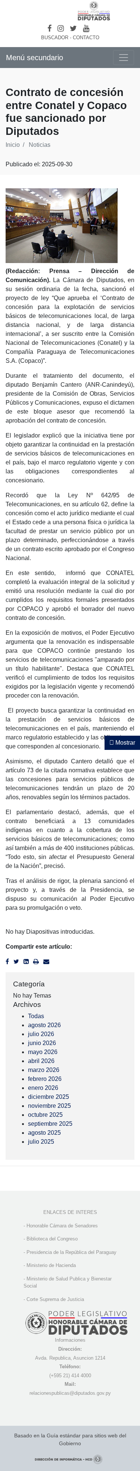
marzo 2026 (43, 1070)
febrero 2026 (45, 1079)
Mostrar (124, 742)
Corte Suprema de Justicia (55, 1299)
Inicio (13, 145)
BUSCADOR (54, 37)
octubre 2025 (45, 1115)
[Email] (46, 961)
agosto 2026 (44, 1025)
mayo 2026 (42, 1052)
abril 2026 (41, 1061)
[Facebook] (49, 28)
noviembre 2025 (49, 1106)
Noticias (39, 145)
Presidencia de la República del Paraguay (71, 1252)
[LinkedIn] (26, 961)
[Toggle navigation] (123, 57)
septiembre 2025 (50, 1124)
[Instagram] (60, 28)
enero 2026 (43, 1088)
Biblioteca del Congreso (52, 1239)
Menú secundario (34, 57)
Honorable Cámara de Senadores (62, 1226)
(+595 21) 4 (61, 1375)
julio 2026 (41, 1034)
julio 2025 (41, 1141)
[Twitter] (73, 28)
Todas (36, 1016)
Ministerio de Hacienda (51, 1265)
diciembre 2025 (48, 1097)
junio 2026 (42, 1043)
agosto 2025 (44, 1132)
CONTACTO (86, 37)
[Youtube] (86, 28)
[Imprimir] (36, 961)
